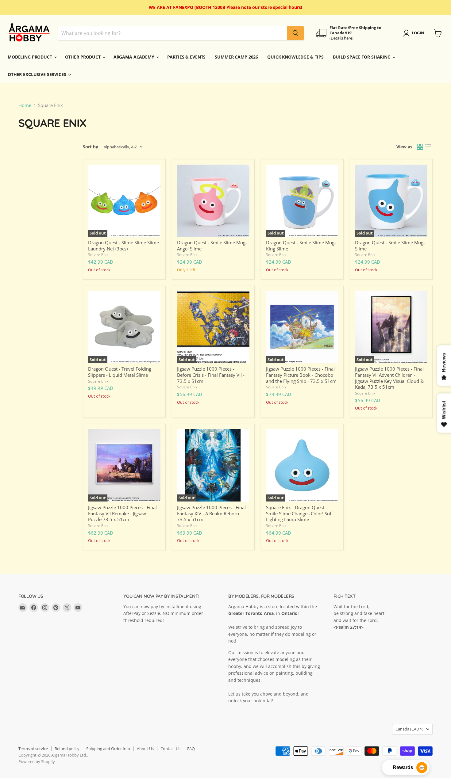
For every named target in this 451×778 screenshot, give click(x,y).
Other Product (83, 57)
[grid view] (420, 147)
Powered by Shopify (36, 761)
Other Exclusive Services (37, 74)
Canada (409, 729)
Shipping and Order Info (108, 748)
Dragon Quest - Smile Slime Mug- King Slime (301, 245)
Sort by (90, 146)
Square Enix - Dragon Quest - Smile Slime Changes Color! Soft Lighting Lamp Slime (299, 513)
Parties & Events (186, 57)
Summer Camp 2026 (236, 57)
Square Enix (98, 254)
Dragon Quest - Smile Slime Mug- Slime (390, 245)
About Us (145, 748)
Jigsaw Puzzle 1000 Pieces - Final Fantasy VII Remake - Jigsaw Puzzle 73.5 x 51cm (122, 513)
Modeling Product (30, 57)
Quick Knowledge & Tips (295, 57)
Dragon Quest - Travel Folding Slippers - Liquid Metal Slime (119, 372)
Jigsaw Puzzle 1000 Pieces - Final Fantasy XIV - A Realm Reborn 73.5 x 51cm (211, 513)
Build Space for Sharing (362, 57)
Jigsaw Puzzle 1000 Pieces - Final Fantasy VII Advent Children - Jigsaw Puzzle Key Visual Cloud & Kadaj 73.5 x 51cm (389, 378)
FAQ (191, 748)
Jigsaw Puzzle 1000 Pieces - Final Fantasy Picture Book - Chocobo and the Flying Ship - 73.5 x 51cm (301, 375)
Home (24, 105)
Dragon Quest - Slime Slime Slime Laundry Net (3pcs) (123, 245)
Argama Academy (135, 57)
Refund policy (67, 748)
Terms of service (33, 748)
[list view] (428, 147)
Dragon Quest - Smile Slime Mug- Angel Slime (212, 245)
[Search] (295, 33)
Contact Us (170, 748)
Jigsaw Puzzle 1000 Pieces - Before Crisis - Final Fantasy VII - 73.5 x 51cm (211, 375)
